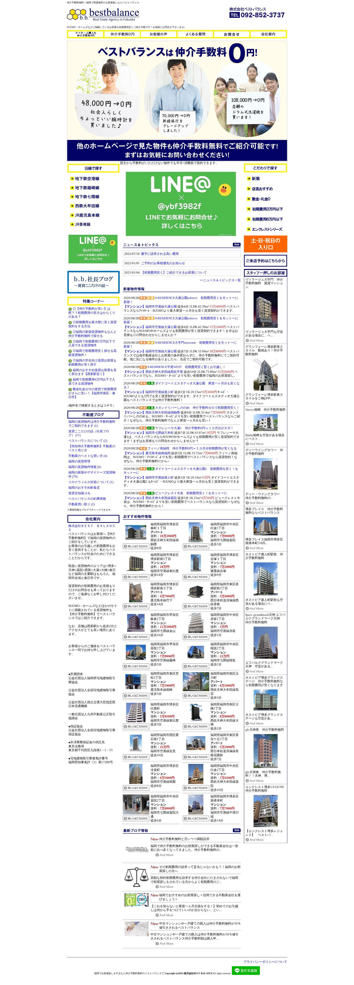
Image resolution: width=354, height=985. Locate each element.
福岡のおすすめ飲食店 (84, 487)
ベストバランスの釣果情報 (87, 498)
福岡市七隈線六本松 (149, 432)
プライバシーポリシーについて (265, 962)
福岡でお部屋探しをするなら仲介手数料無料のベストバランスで (129, 973)
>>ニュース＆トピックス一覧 (220, 280)
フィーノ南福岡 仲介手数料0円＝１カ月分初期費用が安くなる (192, 448)
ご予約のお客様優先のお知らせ (163, 263)
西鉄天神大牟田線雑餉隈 (152, 412)
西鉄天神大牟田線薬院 (150, 498)
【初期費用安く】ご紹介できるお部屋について (174, 272)
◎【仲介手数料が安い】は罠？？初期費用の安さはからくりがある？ (91, 312)
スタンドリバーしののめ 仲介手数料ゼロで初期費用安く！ (197, 407)
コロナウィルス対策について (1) (90, 482)
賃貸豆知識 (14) (79, 493)
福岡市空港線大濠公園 (150, 306)
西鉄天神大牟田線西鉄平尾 (153, 372)
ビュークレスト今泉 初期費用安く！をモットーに (191, 493)
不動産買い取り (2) (81, 504)
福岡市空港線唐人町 (149, 392)
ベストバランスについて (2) (87, 440)
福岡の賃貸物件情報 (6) (84, 467)
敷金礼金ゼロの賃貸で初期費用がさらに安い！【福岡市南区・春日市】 (92, 393)
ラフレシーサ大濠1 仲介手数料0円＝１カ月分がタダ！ (194, 428)
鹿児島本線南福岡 (147, 453)
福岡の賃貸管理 (79, 461)
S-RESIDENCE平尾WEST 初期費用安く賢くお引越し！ (186, 367)
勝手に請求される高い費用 (160, 254)
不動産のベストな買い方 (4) (87, 456)
